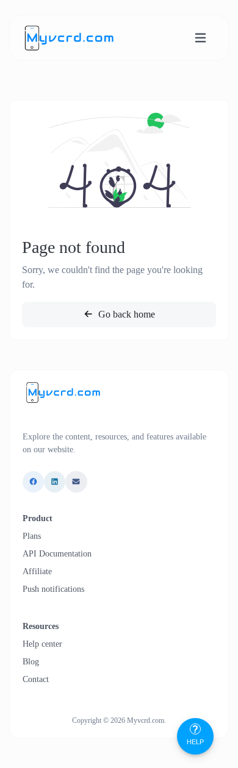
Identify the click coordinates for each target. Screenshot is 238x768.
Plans (32, 536)
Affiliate (37, 571)
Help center (42, 644)
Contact (36, 679)
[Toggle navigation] (200, 38)
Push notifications (53, 589)
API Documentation (57, 553)
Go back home (125, 314)
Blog (31, 661)
